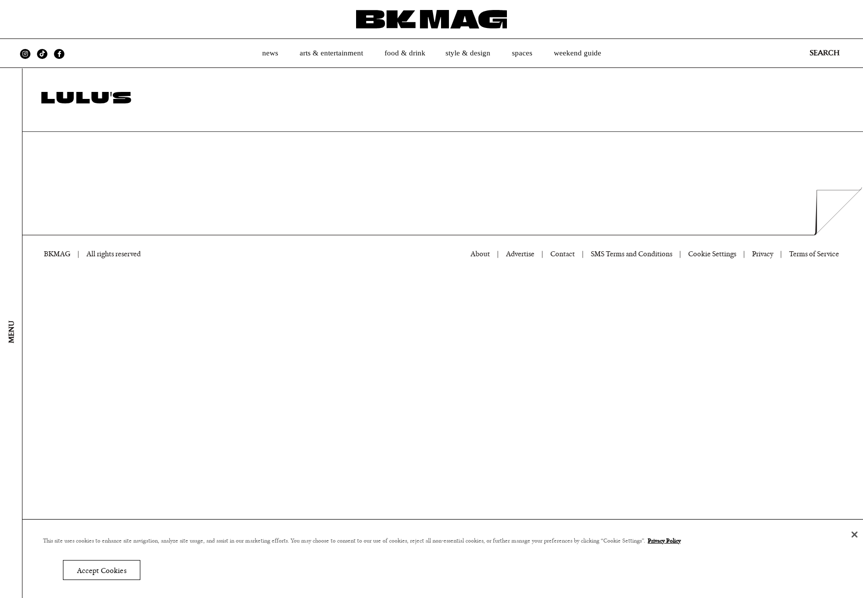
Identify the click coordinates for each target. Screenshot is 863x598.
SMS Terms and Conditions (631, 254)
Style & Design (467, 53)
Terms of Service (814, 254)
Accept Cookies (101, 570)
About (480, 254)
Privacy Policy (664, 541)
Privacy (762, 254)
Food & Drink (405, 53)
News (270, 53)
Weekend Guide (577, 53)
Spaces (522, 53)
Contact (562, 254)
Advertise (520, 254)
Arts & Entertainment (331, 53)
